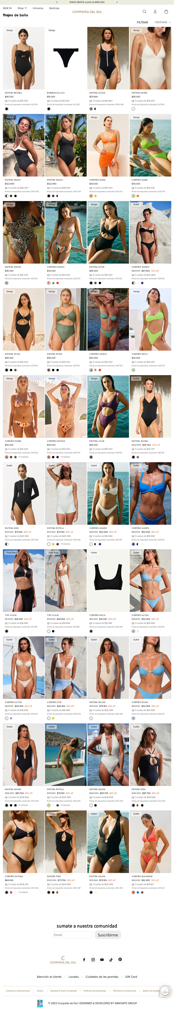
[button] (144, 11)
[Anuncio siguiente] (117, 2)
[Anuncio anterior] (57, 2)
